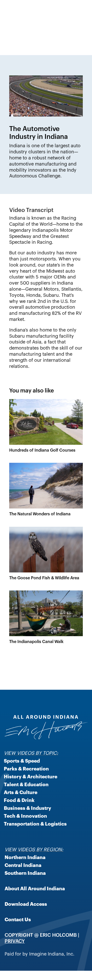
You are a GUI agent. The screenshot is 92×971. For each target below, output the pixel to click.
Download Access (26, 904)
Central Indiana (23, 865)
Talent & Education (26, 784)
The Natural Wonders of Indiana (40, 513)
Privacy (15, 940)
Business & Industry (27, 808)
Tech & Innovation (25, 816)
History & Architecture (30, 776)
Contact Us (18, 919)
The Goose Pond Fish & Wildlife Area (44, 577)
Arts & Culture (20, 792)
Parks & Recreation (26, 768)
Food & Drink (19, 800)
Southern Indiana (25, 873)
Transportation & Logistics (35, 823)
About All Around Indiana (35, 888)
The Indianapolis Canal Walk (36, 641)
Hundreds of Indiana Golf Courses (42, 449)
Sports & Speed (22, 761)
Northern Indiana (25, 857)
